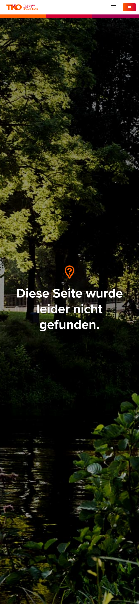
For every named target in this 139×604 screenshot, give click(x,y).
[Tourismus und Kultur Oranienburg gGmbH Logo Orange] (21, 7)
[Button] (129, 7)
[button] (113, 7)
